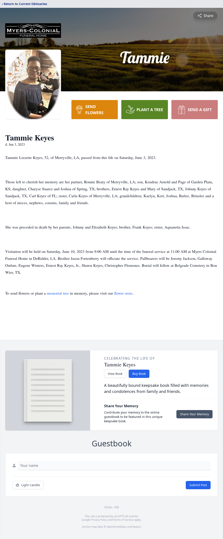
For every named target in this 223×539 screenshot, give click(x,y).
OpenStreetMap (116, 527)
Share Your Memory (194, 414)
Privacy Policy (99, 520)
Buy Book (139, 374)
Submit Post (198, 485)
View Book (115, 374)
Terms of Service (123, 520)
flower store (123, 293)
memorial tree (58, 293)
